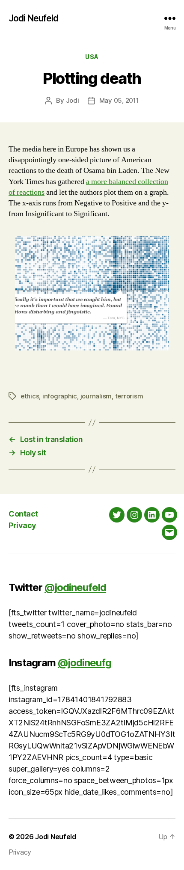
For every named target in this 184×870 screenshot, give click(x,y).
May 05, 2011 (119, 100)
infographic (59, 396)
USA (92, 56)
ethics (30, 396)
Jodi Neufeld (34, 18)
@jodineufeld (75, 587)
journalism (96, 396)
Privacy (22, 525)
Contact (23, 513)
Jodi (72, 100)
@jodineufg (84, 662)
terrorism (129, 396)
